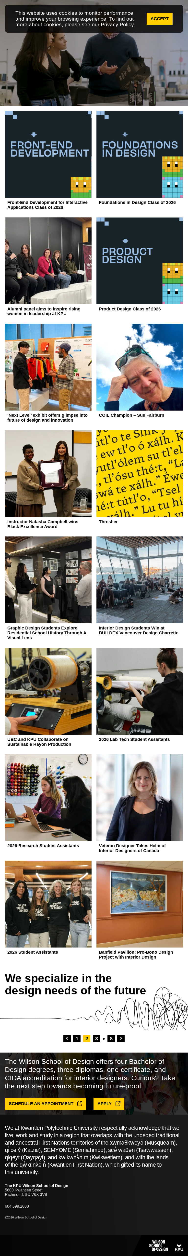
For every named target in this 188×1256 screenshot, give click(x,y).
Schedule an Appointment (41, 1103)
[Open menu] (15, 1245)
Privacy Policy (117, 24)
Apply (104, 1103)
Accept (160, 18)
